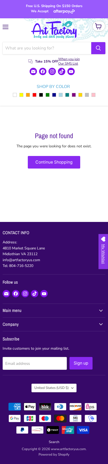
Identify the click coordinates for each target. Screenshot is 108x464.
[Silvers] (87, 95)
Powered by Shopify (54, 454)
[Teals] (67, 95)
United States (51, 387)
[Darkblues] (54, 95)
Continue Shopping (54, 162)
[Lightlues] (61, 95)
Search (54, 442)
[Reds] (34, 95)
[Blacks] (41, 95)
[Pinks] (93, 95)
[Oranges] (28, 95)
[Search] (98, 48)
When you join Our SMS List (69, 61)
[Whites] (15, 95)
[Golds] (80, 95)
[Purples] (74, 95)
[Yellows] (21, 95)
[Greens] (48, 95)
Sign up (81, 363)
